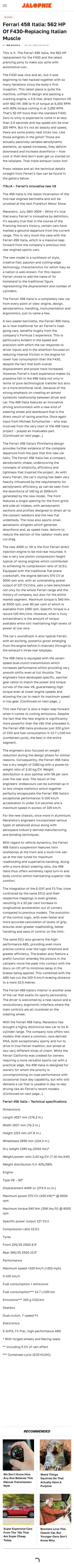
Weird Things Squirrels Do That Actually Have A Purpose (52, 1480)
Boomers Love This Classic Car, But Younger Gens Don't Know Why (53, 1534)
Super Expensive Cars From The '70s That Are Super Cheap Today (17, 1534)
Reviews (8, 17)
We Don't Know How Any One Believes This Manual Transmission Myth (18, 1480)
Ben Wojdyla (13, 45)
